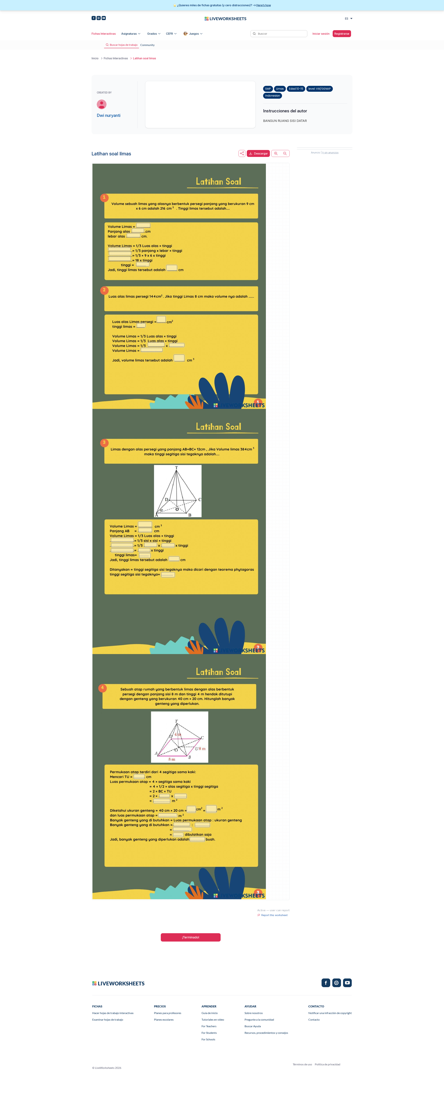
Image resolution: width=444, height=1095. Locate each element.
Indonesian (272, 96)
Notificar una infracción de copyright (330, 1013)
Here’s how (263, 5)
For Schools (208, 1039)
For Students (209, 1032)
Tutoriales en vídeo (213, 1019)
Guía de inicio (210, 1013)
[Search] (254, 33)
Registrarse (341, 33)
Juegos (194, 33)
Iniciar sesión (321, 33)
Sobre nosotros (254, 1013)
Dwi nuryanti (108, 115)
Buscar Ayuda (253, 1026)
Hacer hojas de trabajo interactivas (113, 1013)
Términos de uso (302, 1064)
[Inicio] (225, 18)
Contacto (314, 1019)
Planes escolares (164, 1019)
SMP (268, 89)
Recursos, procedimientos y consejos (266, 1032)
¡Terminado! (190, 937)
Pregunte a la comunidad (259, 1019)
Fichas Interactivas (104, 33)
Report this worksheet (274, 915)
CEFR (169, 33)
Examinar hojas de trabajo (107, 1019)
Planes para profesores (167, 1013)
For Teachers (209, 1026)
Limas (280, 89)
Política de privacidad (327, 1064)
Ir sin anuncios (330, 152)
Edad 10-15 (296, 89)
